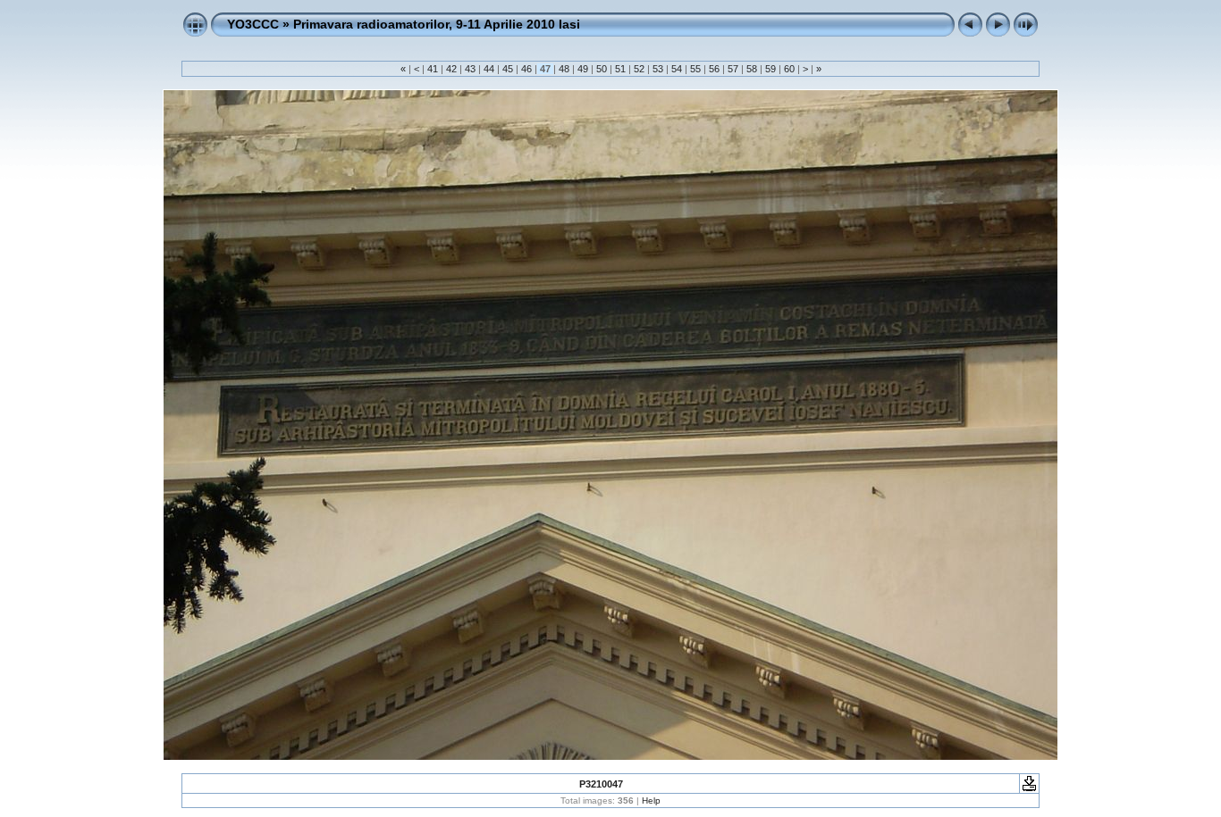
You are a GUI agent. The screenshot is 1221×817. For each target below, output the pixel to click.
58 (752, 68)
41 (433, 68)
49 (583, 68)
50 (602, 68)
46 (526, 68)
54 (677, 68)
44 (489, 68)
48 (564, 68)
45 (508, 68)
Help (651, 800)
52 (639, 68)
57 (733, 68)
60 (789, 68)
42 (451, 68)
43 (470, 68)
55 (695, 68)
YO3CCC (253, 24)
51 (620, 68)
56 (714, 68)
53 (658, 68)
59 (770, 68)
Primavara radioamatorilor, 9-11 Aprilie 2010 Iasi (436, 24)
